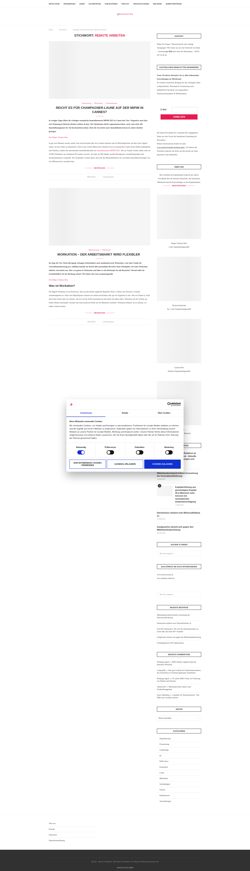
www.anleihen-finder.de (165, 578)
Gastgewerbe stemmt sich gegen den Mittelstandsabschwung (175, 528)
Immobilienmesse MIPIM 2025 (108, 151)
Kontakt (52, 829)
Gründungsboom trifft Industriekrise (170, 643)
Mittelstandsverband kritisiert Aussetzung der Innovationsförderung (177, 474)
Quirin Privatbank (174, 4)
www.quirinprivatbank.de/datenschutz (171, 147)
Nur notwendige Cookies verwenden (88, 464)
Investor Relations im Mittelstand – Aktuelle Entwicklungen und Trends (185, 457)
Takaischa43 (161, 687)
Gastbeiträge (95, 4)
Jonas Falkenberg (163, 695)
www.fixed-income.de (165, 575)
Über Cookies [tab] (164, 413)
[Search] (200, 4)
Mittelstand (54, 4)
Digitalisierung (165, 739)
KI (160, 756)
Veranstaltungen (141, 4)
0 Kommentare (108, 177)
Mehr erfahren (179, 186)
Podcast (125, 4)
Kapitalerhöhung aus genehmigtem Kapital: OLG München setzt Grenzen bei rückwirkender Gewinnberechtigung (186, 494)
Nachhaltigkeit (165, 784)
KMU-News (157, 4)
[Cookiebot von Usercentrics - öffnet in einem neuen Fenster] (169, 404)
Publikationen (111, 4)
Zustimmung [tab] (86, 413)
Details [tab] (125, 413)
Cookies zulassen (162, 464)
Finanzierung (69, 4)
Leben (82, 4)
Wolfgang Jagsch (163, 662)
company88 (161, 670)
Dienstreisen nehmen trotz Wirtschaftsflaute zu (178, 514)
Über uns (52, 823)
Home (51, 30)
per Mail (168, 51)
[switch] (110, 452)
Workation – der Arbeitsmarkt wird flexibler (99, 254)
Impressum (53, 835)
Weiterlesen (99, 168)
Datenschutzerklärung (57, 841)
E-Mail (164, 109)
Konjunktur (164, 767)
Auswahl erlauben (125, 464)
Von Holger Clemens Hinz (58, 137)
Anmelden (179, 117)
